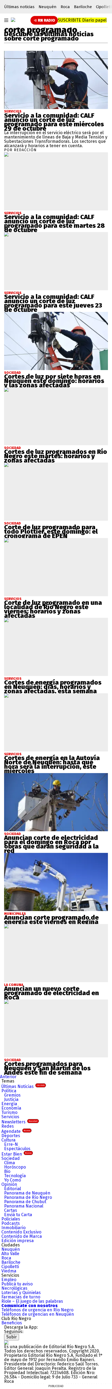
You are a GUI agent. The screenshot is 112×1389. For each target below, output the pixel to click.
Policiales (10, 1219)
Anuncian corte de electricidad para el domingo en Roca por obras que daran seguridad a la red (51, 844)
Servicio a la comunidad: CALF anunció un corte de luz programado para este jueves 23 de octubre (53, 303)
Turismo (9, 1112)
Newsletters (19, 1121)
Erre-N (11, 1144)
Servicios (12, 111)
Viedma (8, 1270)
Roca (65, 6)
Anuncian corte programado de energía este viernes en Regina (51, 920)
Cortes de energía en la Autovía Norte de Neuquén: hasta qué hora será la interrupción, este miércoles (52, 764)
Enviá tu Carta (18, 1214)
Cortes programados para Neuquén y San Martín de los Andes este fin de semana (47, 1068)
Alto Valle (10, 1253)
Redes (7, 1126)
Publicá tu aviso (17, 1283)
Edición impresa (17, 1240)
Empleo (8, 1279)
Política (8, 1090)
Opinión (9, 1184)
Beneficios (11, 1322)
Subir (11, 1336)
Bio (7, 1171)
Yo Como (12, 1180)
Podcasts (10, 1223)
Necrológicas (14, 1288)
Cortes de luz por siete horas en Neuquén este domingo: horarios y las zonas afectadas (54, 381)
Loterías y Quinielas (21, 1292)
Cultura (8, 1140)
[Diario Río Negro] (13, 20)
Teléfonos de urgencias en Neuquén (37, 1314)
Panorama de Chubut (25, 1201)
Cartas (10, 1210)
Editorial (12, 1188)
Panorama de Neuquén (27, 1193)
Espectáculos (17, 1148)
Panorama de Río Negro (28, 1197)
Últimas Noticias (23, 1086)
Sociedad (10, 1158)
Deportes (10, 1135)
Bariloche (83, 6)
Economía (11, 1108)
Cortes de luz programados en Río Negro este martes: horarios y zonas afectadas (55, 456)
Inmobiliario (13, 1227)
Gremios (12, 1095)
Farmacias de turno (20, 1296)
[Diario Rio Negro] (6, 1342)
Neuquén (48, 6)
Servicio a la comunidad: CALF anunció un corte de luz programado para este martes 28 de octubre (54, 223)
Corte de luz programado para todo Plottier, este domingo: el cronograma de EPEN (51, 531)
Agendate (15, 1131)
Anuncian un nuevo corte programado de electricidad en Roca (51, 993)
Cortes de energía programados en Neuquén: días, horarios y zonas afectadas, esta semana (52, 687)
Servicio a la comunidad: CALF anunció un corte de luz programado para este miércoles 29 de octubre (54, 122)
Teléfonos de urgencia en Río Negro (37, 1309)
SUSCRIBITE (82, 20)
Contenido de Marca (21, 1236)
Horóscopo (15, 1167)
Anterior (8, 1076)
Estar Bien (16, 1154)
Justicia (11, 1099)
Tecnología (15, 1175)
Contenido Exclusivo (21, 1232)
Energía (9, 1103)
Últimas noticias (19, 6)
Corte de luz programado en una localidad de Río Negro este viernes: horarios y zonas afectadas (53, 609)
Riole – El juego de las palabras (32, 1301)
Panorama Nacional (23, 1206)
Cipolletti (10, 1266)
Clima (9, 1162)
